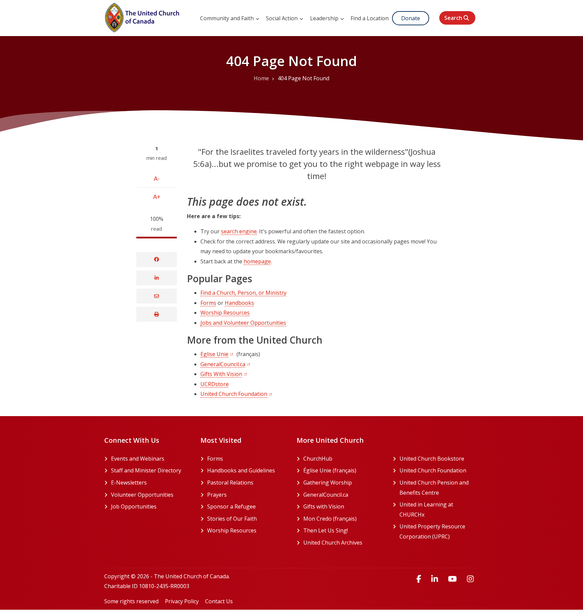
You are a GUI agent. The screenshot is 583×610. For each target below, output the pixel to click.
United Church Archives (343, 542)
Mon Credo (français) (343, 518)
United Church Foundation (233, 394)
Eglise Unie (214, 354)
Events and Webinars (137, 458)
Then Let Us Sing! (343, 530)
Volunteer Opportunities (142, 494)
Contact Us (219, 601)
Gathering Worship (343, 482)
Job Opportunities (134, 506)
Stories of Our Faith (232, 518)
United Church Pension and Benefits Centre (439, 487)
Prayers (217, 494)
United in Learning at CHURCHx (437, 509)
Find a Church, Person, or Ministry (243, 292)
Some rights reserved (131, 601)
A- (157, 178)
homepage (257, 261)
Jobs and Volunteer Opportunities (243, 322)
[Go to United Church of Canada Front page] (143, 16)
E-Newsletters (129, 482)
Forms (208, 303)
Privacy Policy (182, 601)
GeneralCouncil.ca (222, 364)
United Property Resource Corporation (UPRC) (439, 531)
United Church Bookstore (439, 458)
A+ (156, 197)
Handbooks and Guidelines (241, 470)
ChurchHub (343, 458)
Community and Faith (227, 18)
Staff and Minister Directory (146, 470)
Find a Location (370, 18)
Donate (410, 18)
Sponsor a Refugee (231, 506)
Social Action (282, 18)
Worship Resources (225, 312)
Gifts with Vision (343, 506)
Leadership (325, 18)
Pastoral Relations (230, 482)
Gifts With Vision (221, 374)
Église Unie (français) (343, 470)
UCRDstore (214, 384)
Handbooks (239, 303)
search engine (239, 231)
